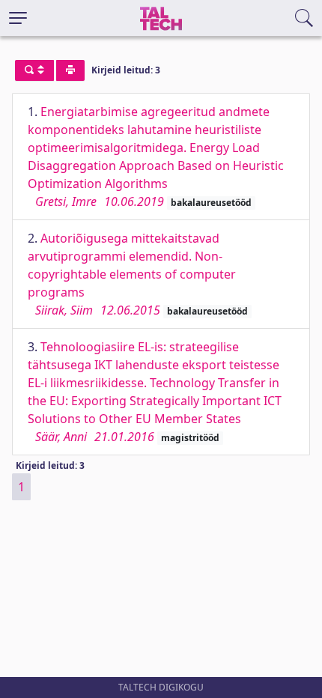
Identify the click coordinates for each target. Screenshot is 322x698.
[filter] (34, 70)
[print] (70, 70)
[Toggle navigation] (18, 18)
